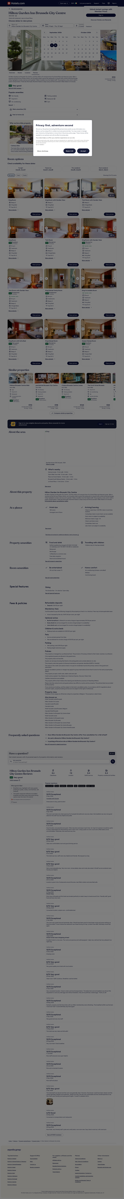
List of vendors (40, 144)
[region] (62, 138)
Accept (83, 151)
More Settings (42, 151)
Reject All (69, 151)
